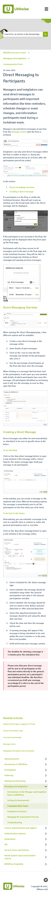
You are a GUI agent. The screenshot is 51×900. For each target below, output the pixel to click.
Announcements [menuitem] (11, 759)
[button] (46, 759)
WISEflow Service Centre (14, 52)
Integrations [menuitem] (9, 839)
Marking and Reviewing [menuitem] (15, 781)
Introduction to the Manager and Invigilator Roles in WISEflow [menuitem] (27, 793)
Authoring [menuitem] (8, 775)
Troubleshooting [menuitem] (14, 822)
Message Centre (19, 132)
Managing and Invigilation (14, 58)
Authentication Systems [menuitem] (15, 833)
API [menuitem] (5, 844)
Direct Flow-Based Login (13, 731)
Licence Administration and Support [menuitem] (20, 828)
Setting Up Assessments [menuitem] (18, 800)
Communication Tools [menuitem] (17, 806)
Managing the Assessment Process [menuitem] (23, 817)
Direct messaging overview (22, 187)
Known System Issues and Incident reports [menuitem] (19, 857)
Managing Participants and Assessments (18, 751)
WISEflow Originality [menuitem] (13, 864)
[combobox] (23, 34)
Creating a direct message (22, 191)
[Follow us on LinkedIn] (46, 880)
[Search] (45, 34)
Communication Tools (13, 64)
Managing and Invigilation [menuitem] (16, 786)
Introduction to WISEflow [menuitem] (15, 764)
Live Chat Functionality (12, 737)
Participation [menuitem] (10, 770)
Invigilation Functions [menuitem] (17, 811)
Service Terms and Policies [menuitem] (16, 850)
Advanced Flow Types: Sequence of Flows (19, 724)
